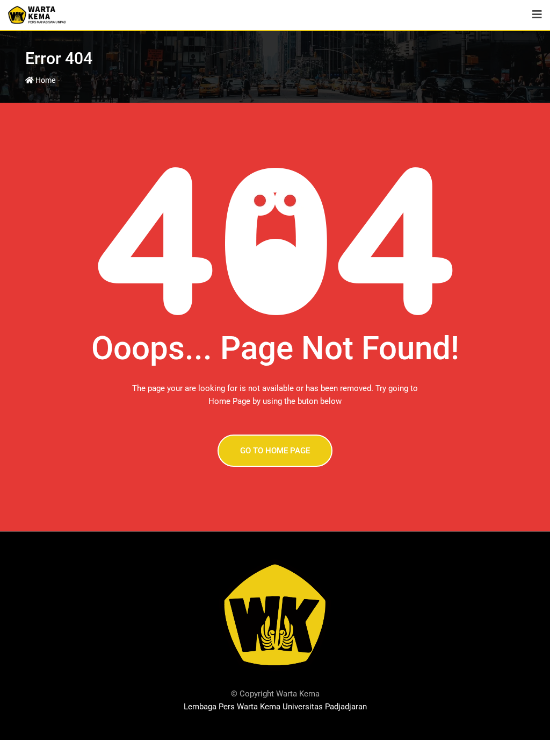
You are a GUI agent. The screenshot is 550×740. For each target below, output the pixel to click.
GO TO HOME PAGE (275, 451)
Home (44, 80)
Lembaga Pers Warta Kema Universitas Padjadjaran (275, 706)
